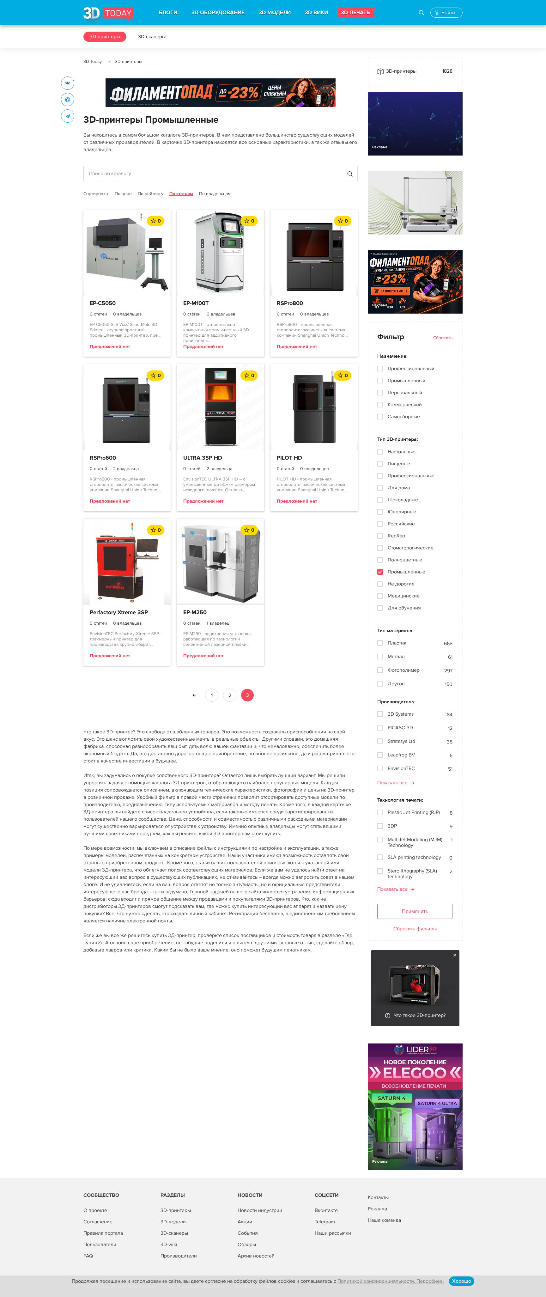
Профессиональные (411, 476)
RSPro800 (290, 303)
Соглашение (97, 1222)
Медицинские (404, 596)
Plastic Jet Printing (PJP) (414, 813)
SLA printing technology (414, 857)
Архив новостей (256, 1256)
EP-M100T (196, 303)
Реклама (117, 98)
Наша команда (384, 1220)
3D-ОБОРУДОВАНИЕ (218, 12)
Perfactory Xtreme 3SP (119, 612)
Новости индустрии (260, 1210)
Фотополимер (404, 670)
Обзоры (247, 1244)
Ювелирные (402, 512)
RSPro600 (103, 458)
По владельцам (215, 193)
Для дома (399, 488)
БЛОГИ (168, 12)
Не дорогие (401, 584)
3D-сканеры (152, 37)
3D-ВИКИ (316, 12)
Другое (396, 684)
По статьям (181, 193)
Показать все (392, 783)
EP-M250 (195, 612)
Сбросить (442, 337)
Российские (401, 524)
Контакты (378, 1197)
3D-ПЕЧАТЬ (355, 12)
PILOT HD (289, 458)
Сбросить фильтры (415, 929)
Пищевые (399, 464)
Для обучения (404, 608)
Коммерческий (405, 404)
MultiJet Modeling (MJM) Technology (415, 842)
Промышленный (406, 380)
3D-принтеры (105, 37)
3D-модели (173, 1222)
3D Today (92, 61)
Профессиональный (411, 368)
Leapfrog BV (401, 755)
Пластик (397, 643)
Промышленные (406, 572)
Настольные (402, 452)
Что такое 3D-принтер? (420, 1015)
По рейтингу (150, 193)
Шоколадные (403, 500)
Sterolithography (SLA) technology (412, 873)
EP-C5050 (103, 303)
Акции (245, 1222)
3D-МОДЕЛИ (275, 12)
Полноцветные (405, 560)
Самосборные (404, 416)
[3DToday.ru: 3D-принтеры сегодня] (108, 16)
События (248, 1233)
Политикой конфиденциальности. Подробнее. (390, 1281)
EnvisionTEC (401, 769)
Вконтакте (326, 1210)
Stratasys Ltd (401, 741)
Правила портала (103, 1233)
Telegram (325, 1222)
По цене (123, 193)
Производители (179, 1256)
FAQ (88, 1256)
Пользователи (99, 1244)
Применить (415, 911)
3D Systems (401, 714)
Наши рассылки (333, 1233)
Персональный (405, 392)
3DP (392, 826)
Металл (396, 657)
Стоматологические (411, 548)
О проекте (95, 1210)
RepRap (396, 536)
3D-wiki (169, 1244)
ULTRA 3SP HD (202, 458)
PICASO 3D (400, 728)
